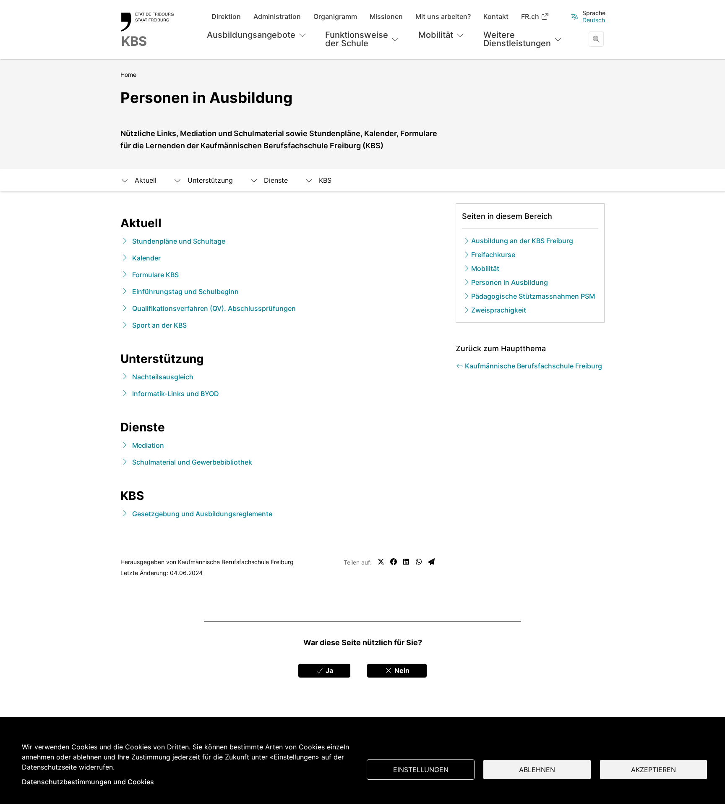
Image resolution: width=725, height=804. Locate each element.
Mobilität (435, 35)
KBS (325, 180)
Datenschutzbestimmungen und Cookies (88, 782)
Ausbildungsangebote (251, 35)
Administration (277, 17)
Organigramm (335, 17)
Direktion (226, 17)
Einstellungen (421, 769)
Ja (328, 670)
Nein (401, 670)
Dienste (276, 180)
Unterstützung (210, 180)
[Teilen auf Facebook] (393, 561)
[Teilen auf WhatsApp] (418, 561)
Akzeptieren (653, 769)
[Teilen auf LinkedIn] (406, 561)
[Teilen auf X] (381, 561)
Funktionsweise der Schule (356, 39)
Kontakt (496, 17)
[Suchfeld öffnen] (596, 39)
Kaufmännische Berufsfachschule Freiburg (236, 561)
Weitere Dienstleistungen (517, 39)
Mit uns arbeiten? (443, 17)
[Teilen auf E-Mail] (431, 561)
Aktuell (145, 180)
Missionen (386, 17)
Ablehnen (537, 769)
